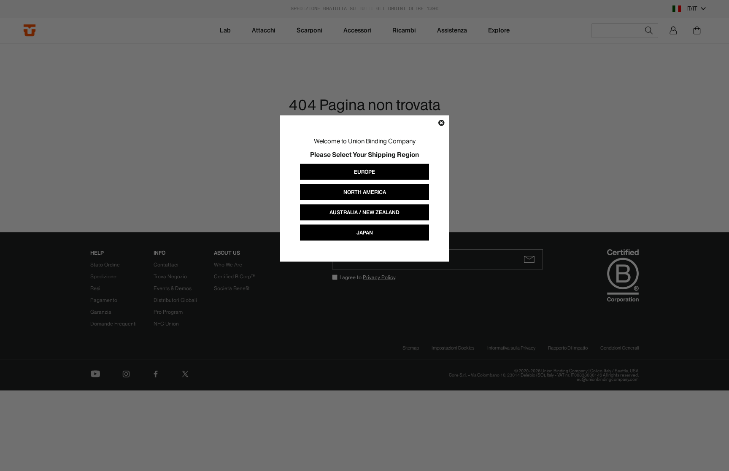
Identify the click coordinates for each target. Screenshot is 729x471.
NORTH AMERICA (364, 191)
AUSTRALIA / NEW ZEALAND (364, 212)
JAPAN (364, 232)
